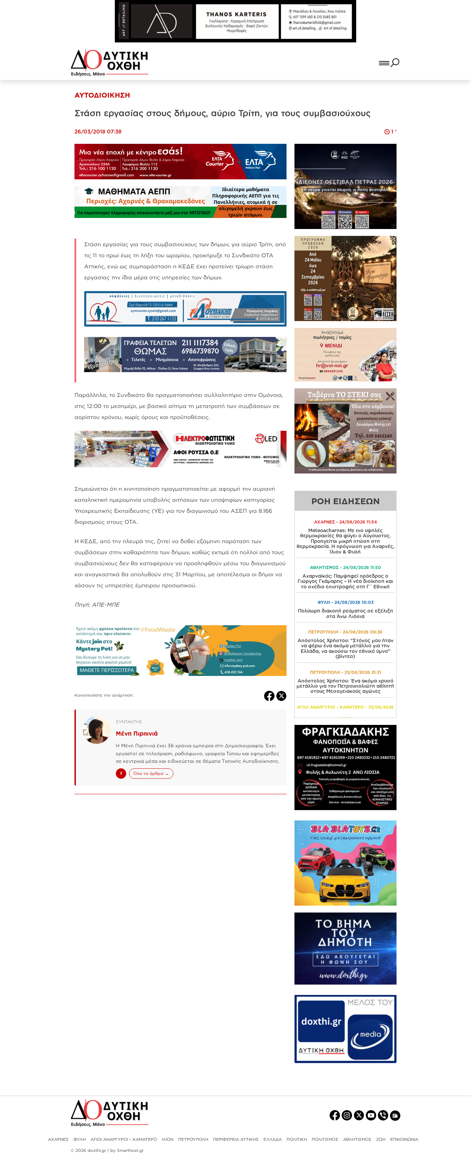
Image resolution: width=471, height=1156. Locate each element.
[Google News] (395, 1115)
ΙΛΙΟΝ (167, 1139)
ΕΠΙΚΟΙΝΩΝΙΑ (404, 1139)
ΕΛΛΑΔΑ (272, 1139)
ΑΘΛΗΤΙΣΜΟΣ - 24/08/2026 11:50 (345, 567)
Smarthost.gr (130, 1150)
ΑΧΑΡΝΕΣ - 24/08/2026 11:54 (345, 522)
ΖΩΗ (380, 1139)
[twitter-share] (281, 695)
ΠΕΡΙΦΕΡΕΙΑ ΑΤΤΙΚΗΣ (236, 1139)
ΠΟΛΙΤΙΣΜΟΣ (325, 1139)
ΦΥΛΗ (79, 1139)
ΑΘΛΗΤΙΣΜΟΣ (357, 1139)
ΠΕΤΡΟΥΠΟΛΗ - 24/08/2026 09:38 (345, 632)
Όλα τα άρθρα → (151, 773)
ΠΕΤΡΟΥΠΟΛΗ (193, 1139)
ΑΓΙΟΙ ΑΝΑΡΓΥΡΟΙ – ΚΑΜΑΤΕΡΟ (124, 1139)
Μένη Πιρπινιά (137, 733)
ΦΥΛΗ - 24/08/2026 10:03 (345, 602)
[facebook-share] (270, 695)
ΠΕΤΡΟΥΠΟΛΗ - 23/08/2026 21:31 (345, 672)
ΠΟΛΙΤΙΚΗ (297, 1139)
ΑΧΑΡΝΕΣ (58, 1139)
